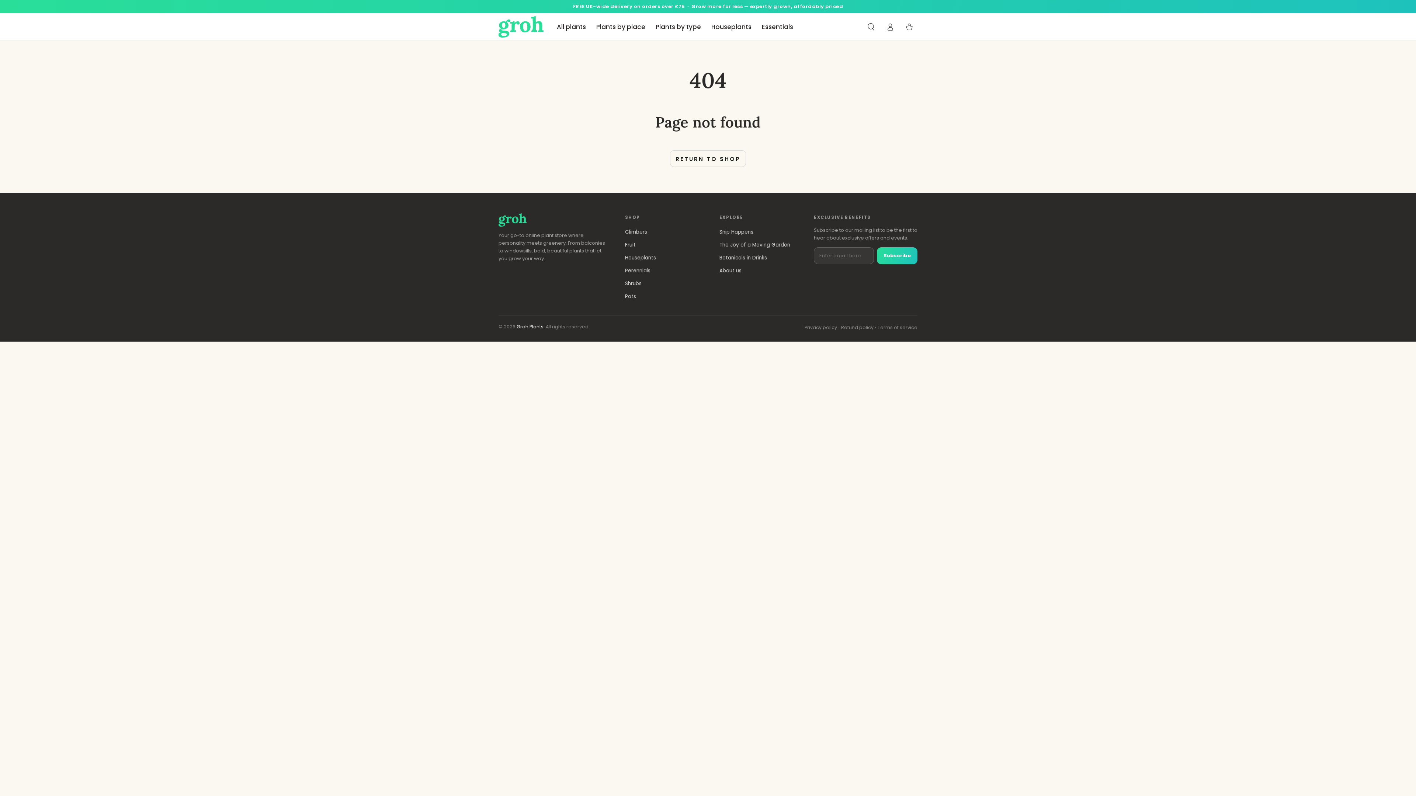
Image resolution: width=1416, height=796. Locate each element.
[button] (871, 27)
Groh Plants (530, 327)
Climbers (636, 231)
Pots (630, 296)
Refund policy (857, 327)
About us (730, 270)
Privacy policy (821, 327)
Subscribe (897, 255)
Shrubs (633, 283)
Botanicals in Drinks (743, 257)
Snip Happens (736, 231)
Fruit (630, 244)
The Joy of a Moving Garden (754, 244)
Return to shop (708, 159)
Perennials (637, 270)
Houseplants (640, 257)
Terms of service (897, 327)
